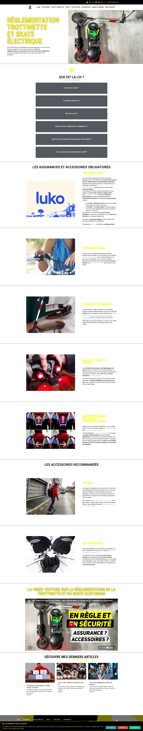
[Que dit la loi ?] (71, 70)
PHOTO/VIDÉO (76, 7)
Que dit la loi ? (71, 77)
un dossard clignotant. (101, 433)
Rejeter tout (123, 727)
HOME (38, 7)
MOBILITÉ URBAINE (98, 7)
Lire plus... (29, 694)
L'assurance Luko (92, 173)
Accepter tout (135, 727)
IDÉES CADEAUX (110, 7)
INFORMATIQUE (86, 7)
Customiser (111, 727)
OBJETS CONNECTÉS (57, 7)
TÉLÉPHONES (46, 7)
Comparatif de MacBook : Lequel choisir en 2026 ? (38, 686)
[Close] (141, 723)
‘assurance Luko (88, 187)
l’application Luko (91, 194)
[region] (71, 726)
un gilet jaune (109, 428)
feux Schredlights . (96, 375)
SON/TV (67, 7)
